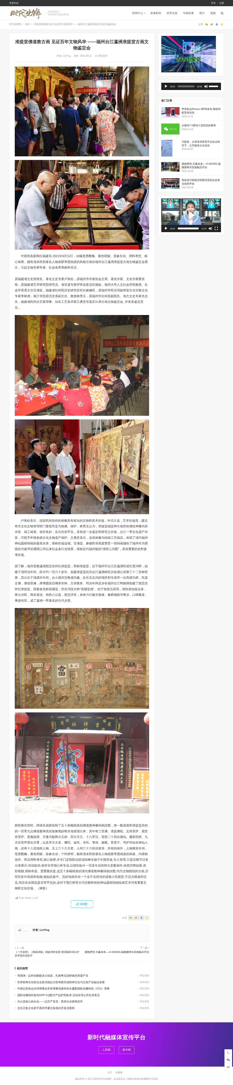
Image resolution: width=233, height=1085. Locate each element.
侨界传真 (172, 13)
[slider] (214, 86)
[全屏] (216, 228)
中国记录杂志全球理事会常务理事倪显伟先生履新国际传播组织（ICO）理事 (63, 988)
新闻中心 (137, 13)
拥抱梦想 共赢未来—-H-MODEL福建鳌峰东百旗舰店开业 (117, 952)
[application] (191, 86)
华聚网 (119, 1072)
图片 (202, 13)
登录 (213, 3)
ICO (110, 1072)
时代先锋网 (15, 24)
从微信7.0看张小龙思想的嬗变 (199, 125)
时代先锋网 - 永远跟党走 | (113, 1079)
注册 (221, 3)
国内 (27, 24)
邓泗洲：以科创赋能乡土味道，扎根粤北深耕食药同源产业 (52, 975)
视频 (213, 13)
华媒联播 (188, 13)
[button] (191, 215)
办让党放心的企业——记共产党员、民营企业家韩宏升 (50, 1001)
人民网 (106, 1049)
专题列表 (14, 3)
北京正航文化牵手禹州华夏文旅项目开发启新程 (46, 1008)
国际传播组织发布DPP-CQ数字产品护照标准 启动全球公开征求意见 (58, 995)
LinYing (67, 55)
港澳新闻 (155, 13)
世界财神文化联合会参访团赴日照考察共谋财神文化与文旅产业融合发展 (61, 982)
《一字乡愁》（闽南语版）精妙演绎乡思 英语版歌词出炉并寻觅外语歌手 (47, 954)
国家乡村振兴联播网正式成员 (142, 1079)
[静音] (206, 86)
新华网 (127, 1049)
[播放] (166, 86)
